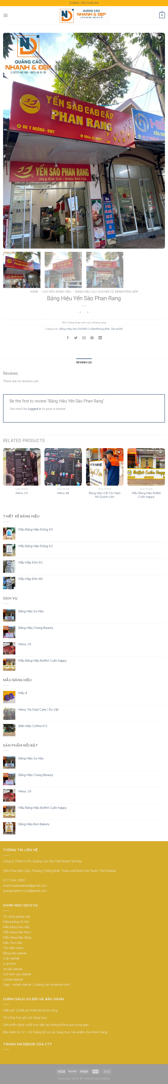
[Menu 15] (22, 467)
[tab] (84, 362)
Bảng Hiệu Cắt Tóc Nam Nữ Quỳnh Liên (104, 495)
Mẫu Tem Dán (12, 943)
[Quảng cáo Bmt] (84, 15)
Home (34, 292)
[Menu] (5, 15)
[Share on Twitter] (76, 338)
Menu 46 (63, 493)
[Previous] (11, 140)
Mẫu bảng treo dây (16, 927)
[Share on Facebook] (68, 338)
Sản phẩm (117, 329)
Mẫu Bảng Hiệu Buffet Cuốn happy (146, 495)
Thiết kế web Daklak (96, 1078)
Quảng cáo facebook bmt (52, 984)
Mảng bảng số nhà (16, 921)
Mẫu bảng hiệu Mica (17, 932)
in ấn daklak (11, 958)
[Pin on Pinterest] (92, 338)
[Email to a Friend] (84, 338)
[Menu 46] (63, 467)
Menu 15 (22, 493)
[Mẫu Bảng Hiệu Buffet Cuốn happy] (146, 467)
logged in (34, 409)
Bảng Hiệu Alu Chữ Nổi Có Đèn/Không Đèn (106, 292)
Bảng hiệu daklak (15, 953)
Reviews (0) (84, 362)
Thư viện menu (13, 948)
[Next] (156, 140)
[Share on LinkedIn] (100, 338)
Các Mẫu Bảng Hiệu (56, 292)
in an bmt (9, 963)
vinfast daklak (22, 984)
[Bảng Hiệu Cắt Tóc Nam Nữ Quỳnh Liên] (105, 467)
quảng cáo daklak (84, 3)
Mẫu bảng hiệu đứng (17, 937)
